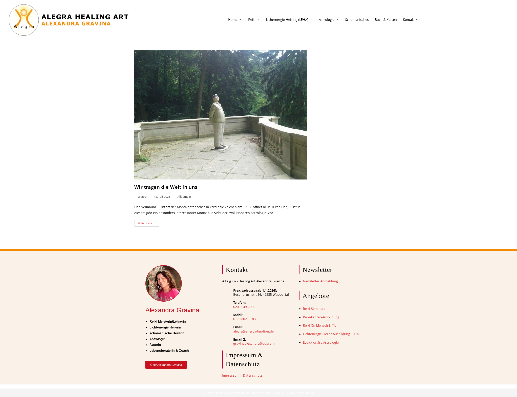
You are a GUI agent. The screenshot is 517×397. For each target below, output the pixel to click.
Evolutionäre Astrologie (321, 342)
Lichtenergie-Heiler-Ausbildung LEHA (331, 334)
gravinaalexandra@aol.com (254, 343)
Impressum (231, 375)
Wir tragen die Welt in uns (166, 187)
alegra (142, 196)
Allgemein (184, 196)
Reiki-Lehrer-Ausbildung (321, 317)
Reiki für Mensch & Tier (320, 325)
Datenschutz (252, 375)
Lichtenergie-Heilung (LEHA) (287, 19)
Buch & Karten (386, 19)
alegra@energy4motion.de (253, 331)
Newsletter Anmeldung (320, 281)
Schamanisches (357, 19)
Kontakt (409, 19)
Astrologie (326, 19)
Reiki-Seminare (314, 308)
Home (232, 19)
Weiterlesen (148, 222)
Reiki (251, 19)
